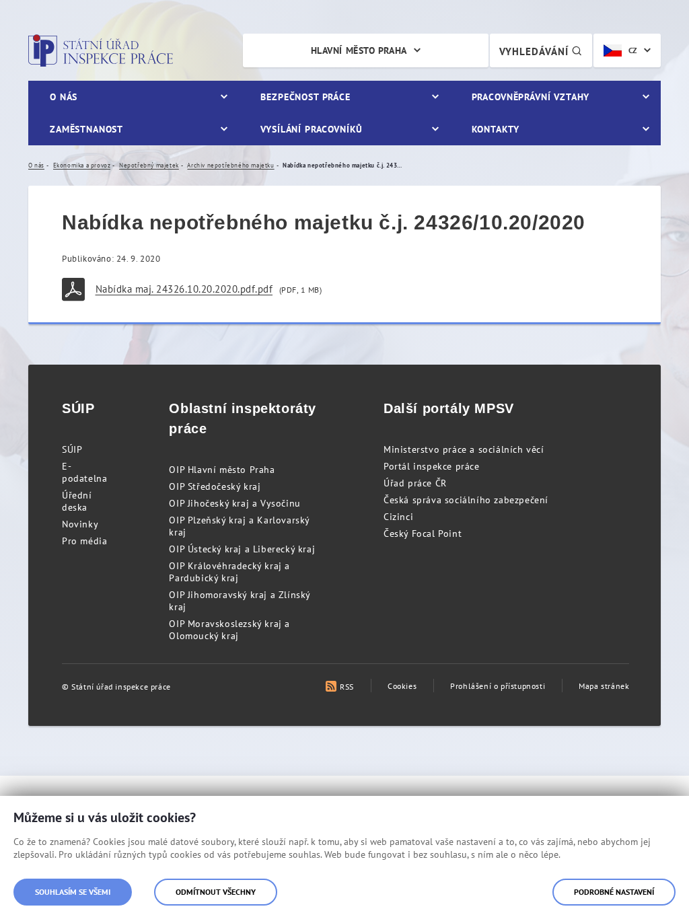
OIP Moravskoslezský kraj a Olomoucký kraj (229, 630)
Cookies (402, 686)
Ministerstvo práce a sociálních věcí (464, 449)
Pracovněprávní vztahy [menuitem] (531, 97)
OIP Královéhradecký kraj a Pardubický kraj (229, 572)
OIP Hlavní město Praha (222, 470)
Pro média (84, 541)
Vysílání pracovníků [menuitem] (311, 129)
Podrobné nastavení (614, 892)
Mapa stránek (604, 686)
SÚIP (72, 449)
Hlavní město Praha (359, 50)
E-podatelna (84, 472)
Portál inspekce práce (432, 466)
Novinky (80, 524)
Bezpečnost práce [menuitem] (305, 97)
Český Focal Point (423, 533)
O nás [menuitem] (63, 97)
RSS (347, 687)
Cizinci (398, 517)
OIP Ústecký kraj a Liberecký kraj (242, 549)
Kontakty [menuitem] (495, 129)
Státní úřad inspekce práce (100, 50)
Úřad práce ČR (415, 483)
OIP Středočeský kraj (214, 486)
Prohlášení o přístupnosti (497, 686)
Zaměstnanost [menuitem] (86, 129)
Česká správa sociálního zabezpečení (466, 500)
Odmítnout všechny (216, 892)
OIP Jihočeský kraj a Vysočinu (234, 503)
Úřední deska (77, 501)
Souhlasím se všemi (72, 892)
